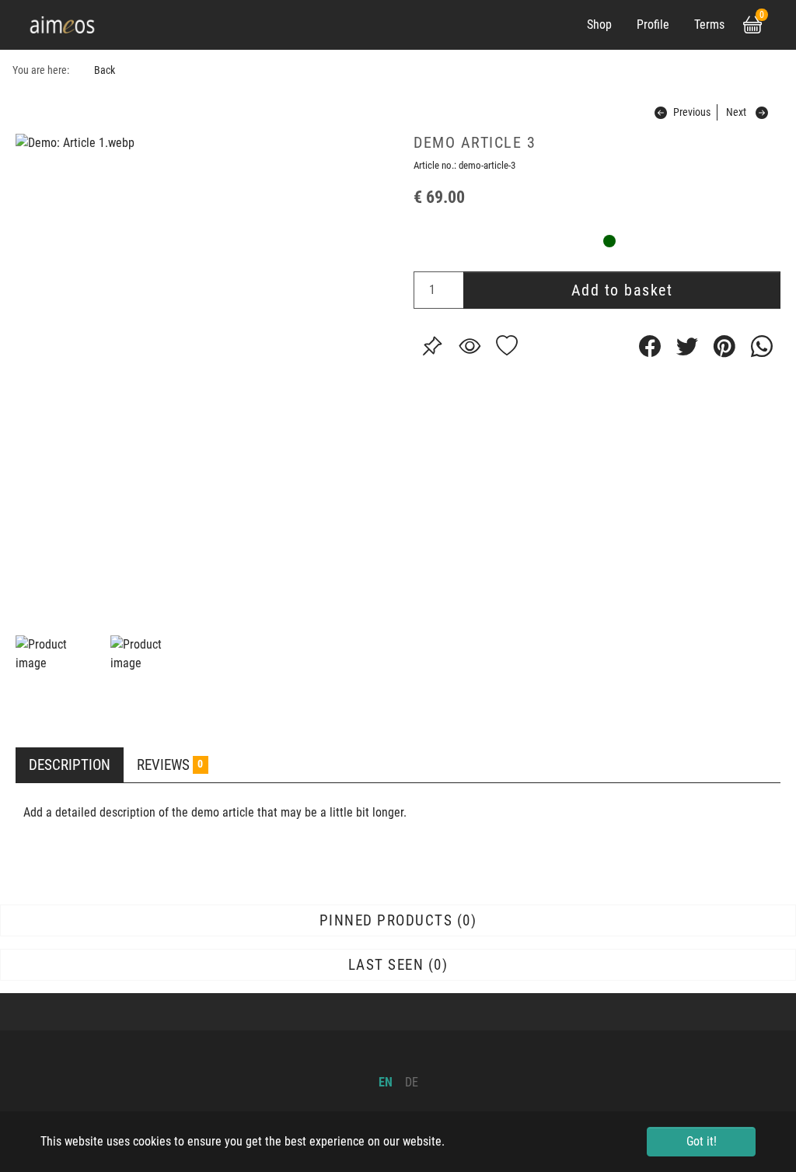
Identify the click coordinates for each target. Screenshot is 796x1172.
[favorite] (506, 346)
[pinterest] (724, 346)
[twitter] (687, 346)
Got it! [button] (701, 1141)
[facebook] (650, 346)
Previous (691, 112)
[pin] (432, 346)
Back (104, 70)
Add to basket (622, 290)
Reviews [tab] (170, 765)
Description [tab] (69, 765)
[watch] (469, 346)
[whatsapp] (761, 346)
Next (736, 112)
